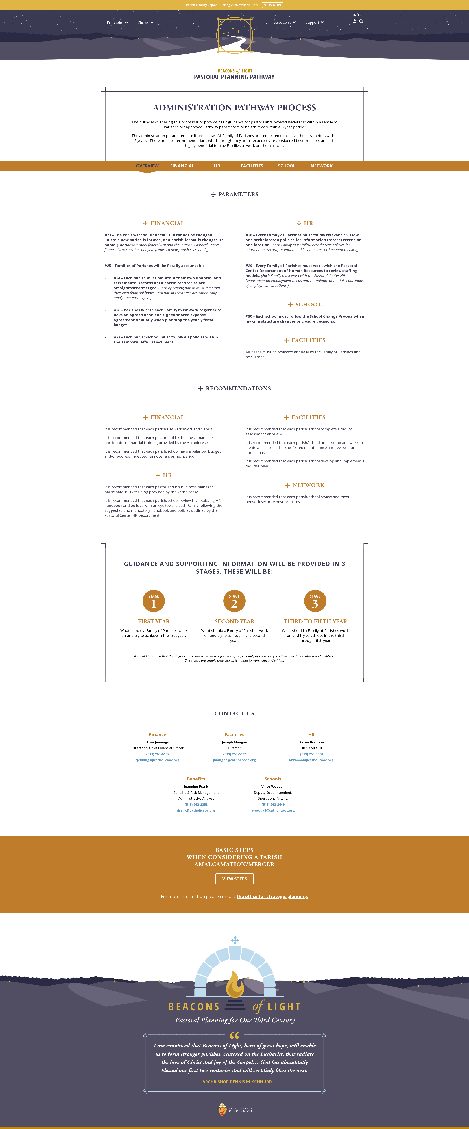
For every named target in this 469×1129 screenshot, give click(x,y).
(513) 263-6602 (234, 754)
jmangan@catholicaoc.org (234, 760)
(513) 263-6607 (157, 754)
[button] (354, 21)
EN (354, 15)
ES (359, 15)
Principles (115, 22)
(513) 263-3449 (273, 804)
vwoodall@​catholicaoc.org (273, 810)
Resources (282, 22)
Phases (143, 22)
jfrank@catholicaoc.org (196, 810)
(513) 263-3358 (196, 804)
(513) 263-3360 (311, 754)
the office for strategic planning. (272, 896)
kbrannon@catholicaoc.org (311, 760)
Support (312, 22)
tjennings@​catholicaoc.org (158, 760)
